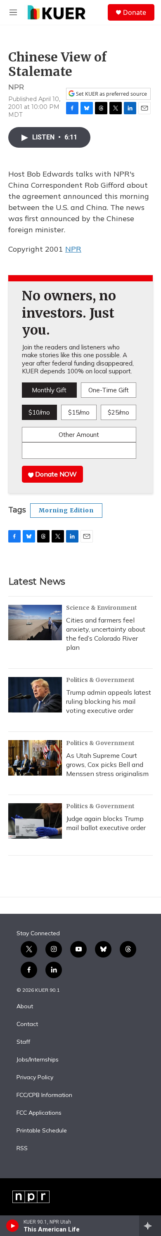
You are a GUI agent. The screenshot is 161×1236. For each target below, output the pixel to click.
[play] (12, 1226)
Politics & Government (100, 680)
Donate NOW (55, 474)
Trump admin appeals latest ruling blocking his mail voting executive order (108, 701)
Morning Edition (66, 510)
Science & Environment (101, 607)
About (25, 1006)
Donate (134, 12)
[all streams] (150, 1225)
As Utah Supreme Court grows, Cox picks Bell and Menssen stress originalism (107, 764)
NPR (73, 249)
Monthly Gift (49, 390)
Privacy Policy (35, 1077)
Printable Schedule (42, 1130)
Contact (27, 1024)
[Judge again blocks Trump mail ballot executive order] (35, 821)
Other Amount (79, 435)
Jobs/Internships (38, 1060)
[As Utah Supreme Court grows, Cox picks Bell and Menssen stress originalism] (35, 758)
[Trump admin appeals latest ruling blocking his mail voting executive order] (35, 694)
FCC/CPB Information (44, 1095)
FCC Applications (39, 1113)
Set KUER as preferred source (111, 93)
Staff (23, 1042)
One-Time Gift (108, 390)
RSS (22, 1148)
